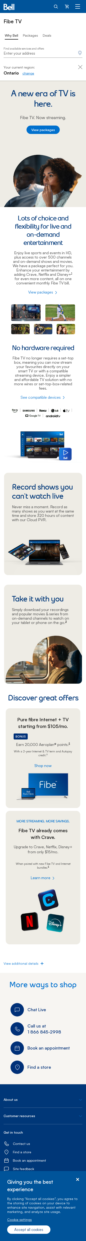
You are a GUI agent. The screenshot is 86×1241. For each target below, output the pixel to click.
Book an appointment (29, 1160)
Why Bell (11, 35)
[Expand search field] (56, 6)
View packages (43, 130)
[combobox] (43, 53)
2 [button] (66, 621)
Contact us (21, 1144)
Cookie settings (19, 1220)
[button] (21, 963)
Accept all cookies (28, 1229)
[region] (43, 1206)
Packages (30, 35)
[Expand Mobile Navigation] (77, 6)
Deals (47, 35)
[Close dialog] (77, 1179)
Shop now (43, 765)
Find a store (22, 1152)
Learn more (40, 878)
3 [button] (69, 743)
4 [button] (48, 867)
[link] (28, 73)
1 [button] (71, 273)
